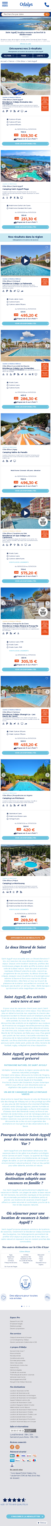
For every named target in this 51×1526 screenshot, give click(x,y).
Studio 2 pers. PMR (15, 647)
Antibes (25, 1255)
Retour (43, 1523)
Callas (41, 1257)
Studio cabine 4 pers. (16, 299)
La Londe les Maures (25, 1260)
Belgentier (10, 1257)
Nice (40, 1260)
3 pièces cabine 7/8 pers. (17, 304)
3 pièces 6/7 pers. (15, 122)
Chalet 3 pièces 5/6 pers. (17, 731)
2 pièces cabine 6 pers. (17, 559)
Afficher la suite (25, 44)
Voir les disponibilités (25, 144)
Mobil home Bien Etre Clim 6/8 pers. (21, 906)
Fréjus (41, 1259)
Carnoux (10, 1259)
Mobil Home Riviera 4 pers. (18, 816)
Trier (24, 56)
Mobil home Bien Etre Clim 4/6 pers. (21, 903)
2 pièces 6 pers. (14, 302)
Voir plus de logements (18, 562)
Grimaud (11, 1260)
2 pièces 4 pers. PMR (16, 642)
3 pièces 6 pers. (14, 388)
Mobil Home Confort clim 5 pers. (20, 205)
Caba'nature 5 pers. (15, 813)
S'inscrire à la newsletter (25, 1516)
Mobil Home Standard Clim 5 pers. (20, 208)
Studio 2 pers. (13, 382)
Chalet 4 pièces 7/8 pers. (17, 734)
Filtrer (8, 56)
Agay (11, 1255)
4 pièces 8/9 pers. (15, 124)
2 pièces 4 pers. (14, 385)
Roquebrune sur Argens (41, 1263)
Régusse (26, 1262)
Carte (40, 56)
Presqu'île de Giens (11, 1262)
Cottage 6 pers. (14, 819)
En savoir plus (16, 1470)
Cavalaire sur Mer (25, 1259)
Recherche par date (14, 14)
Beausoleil (41, 1255)
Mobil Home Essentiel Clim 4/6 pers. (21, 900)
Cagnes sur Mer (26, 1257)
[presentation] (3, 79)
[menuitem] (25, 1321)
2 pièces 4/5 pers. (15, 119)
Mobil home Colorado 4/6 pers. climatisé (25, 470)
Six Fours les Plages (10, 1266)
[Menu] (5, 4)
